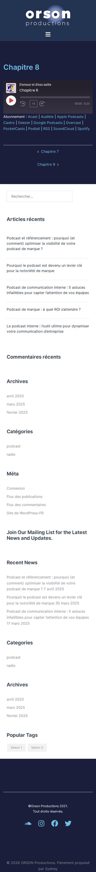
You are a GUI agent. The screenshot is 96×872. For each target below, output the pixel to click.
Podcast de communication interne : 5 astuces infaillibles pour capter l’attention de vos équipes (48, 290)
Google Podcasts (48, 122)
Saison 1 (16, 747)
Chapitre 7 (50, 151)
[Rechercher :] (39, 196)
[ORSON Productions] (48, 15)
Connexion (16, 488)
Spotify (83, 128)
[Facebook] (55, 823)
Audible (47, 116)
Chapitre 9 (46, 164)
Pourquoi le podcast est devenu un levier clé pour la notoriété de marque (44, 268)
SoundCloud (63, 128)
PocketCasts (14, 128)
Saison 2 (37, 747)
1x (33, 103)
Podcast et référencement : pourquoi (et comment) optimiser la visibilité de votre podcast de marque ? (41, 243)
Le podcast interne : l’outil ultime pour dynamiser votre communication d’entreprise (48, 329)
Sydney (51, 868)
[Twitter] (68, 823)
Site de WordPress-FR (25, 513)
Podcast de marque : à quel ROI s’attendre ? (44, 309)
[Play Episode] (11, 100)
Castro (9, 122)
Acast (33, 116)
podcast (14, 446)
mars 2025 (16, 404)
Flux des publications (24, 496)
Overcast (73, 122)
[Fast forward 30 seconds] (47, 103)
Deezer (24, 122)
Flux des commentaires (26, 505)
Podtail (34, 128)
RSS (46, 128)
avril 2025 (15, 396)
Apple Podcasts (70, 116)
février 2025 (17, 412)
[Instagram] (41, 823)
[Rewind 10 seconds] (24, 103)
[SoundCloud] (28, 823)
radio (11, 454)
